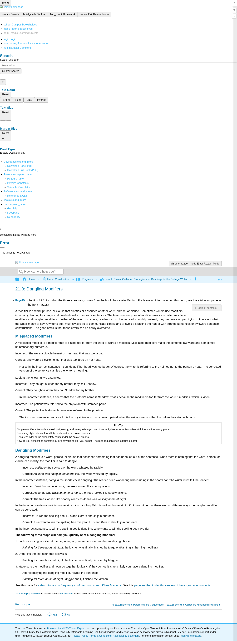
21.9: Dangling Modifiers (28, 593)
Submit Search (10, 71)
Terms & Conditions (100, 635)
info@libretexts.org (190, 635)
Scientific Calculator (18, 187)
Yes (54, 614)
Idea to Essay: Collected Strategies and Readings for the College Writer (146, 279)
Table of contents (207, 308)
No (68, 614)
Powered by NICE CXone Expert (66, 628)
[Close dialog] (2, 247)
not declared (67, 593)
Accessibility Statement (126, 635)
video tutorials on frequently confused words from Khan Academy (79, 585)
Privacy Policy (80, 635)
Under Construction (58, 279)
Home (31, 279)
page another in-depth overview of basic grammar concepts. (172, 585)
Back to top (21, 604)
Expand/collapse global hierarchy (19, 279)
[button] (13, 212)
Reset (5, 94)
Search (21, 271)
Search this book (9, 59)
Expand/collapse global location (220, 278)
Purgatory (87, 279)
